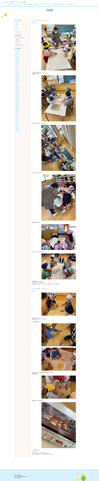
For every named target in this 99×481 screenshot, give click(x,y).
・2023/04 (17, 117)
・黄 (16, 24)
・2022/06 (17, 128)
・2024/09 (17, 87)
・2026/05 (17, 56)
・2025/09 (17, 67)
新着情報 (9, 4)
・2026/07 (17, 52)
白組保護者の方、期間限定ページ (60, 4)
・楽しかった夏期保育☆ (19, 37)
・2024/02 (17, 100)
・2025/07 (17, 69)
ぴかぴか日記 (41, 4)
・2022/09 (17, 124)
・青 (16, 28)
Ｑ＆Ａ (46, 4)
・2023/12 (17, 104)
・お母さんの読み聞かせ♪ (20, 45)
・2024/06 (17, 93)
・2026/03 (17, 60)
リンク (51, 4)
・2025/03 (17, 76)
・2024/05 (17, 95)
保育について (19, 4)
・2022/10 (17, 122)
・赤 (16, 26)
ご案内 (14, 4)
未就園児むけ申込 (70, 4)
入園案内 (35, 4)
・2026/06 (17, 54)
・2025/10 (17, 65)
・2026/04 (17, 58)
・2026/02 (17, 61)
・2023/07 (17, 111)
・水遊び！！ (17, 43)
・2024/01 (17, 102)
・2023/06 (17, 113)
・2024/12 (17, 82)
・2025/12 (17, 63)
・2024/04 (17, 96)
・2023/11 (17, 106)
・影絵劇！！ (17, 39)
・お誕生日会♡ (18, 41)
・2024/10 (17, 85)
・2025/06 (17, 71)
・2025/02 (17, 78)
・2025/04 (17, 74)
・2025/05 (17, 72)
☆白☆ (16, 30)
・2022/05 (17, 130)
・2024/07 (17, 91)
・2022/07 (17, 126)
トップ (5, 4)
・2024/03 (17, 98)
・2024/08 (17, 89)
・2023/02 (17, 120)
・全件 (16, 22)
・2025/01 (17, 80)
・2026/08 (17, 50)
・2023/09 (17, 109)
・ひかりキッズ (18, 31)
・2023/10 (17, 107)
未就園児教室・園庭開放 (27, 4)
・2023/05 (17, 115)
